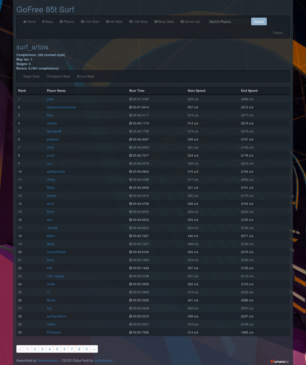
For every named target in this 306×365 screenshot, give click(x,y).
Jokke (51, 324)
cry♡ (50, 163)
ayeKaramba (56, 171)
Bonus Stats (85, 76)
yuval (50, 155)
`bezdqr (52, 227)
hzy (49, 308)
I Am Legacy (56, 276)
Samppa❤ (54, 131)
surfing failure (56, 316)
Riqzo (51, 187)
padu (50, 99)
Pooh (50, 211)
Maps (48, 21)
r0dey (51, 179)
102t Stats (91, 21)
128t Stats (140, 21)
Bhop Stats (165, 21)
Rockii (51, 300)
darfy (50, 203)
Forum (278, 32)
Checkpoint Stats (58, 76)
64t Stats (116, 21)
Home (31, 21)
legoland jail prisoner (61, 107)
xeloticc (52, 123)
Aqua (50, 243)
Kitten (51, 235)
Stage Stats (31, 76)
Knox (50, 260)
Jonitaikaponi (103, 360)
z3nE (50, 147)
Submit (259, 21)
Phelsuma (54, 332)
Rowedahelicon (48, 360)
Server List (192, 21)
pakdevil (52, 139)
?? (48, 292)
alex (50, 219)
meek (51, 284)
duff (49, 268)
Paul (50, 115)
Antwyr (51, 195)
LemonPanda (56, 252)
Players (68, 21)
